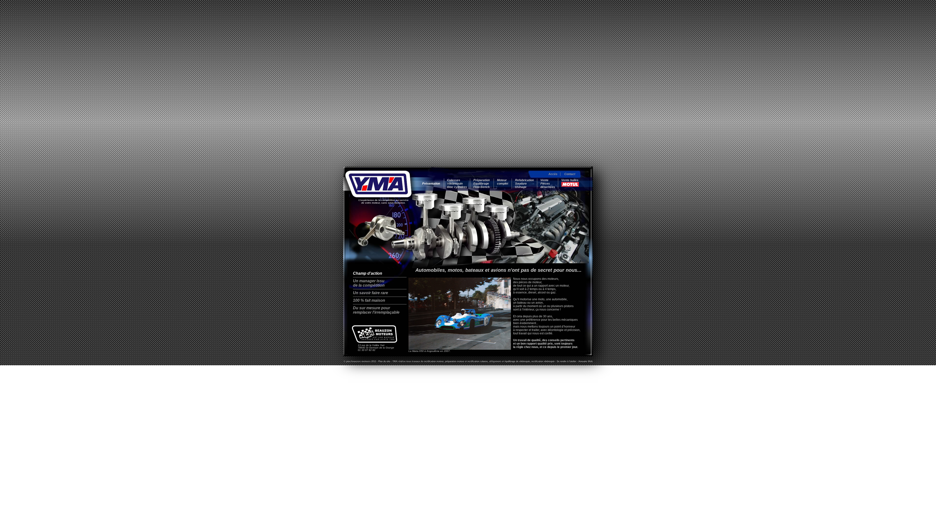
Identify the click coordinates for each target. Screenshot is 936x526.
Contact (569, 174)
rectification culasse (478, 361)
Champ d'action (367, 273)
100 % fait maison (369, 300)
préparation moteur (454, 361)
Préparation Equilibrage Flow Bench (481, 183)
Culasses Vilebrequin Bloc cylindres (457, 183)
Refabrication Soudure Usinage (524, 183)
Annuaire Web (585, 361)
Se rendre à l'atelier (566, 361)
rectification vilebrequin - (544, 361)
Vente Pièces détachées (547, 183)
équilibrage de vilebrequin (517, 361)
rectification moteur (434, 361)
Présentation (431, 183)
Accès (552, 174)
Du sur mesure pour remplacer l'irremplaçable (376, 310)
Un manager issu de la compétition (369, 283)
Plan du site (384, 361)
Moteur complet (502, 181)
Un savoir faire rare (370, 293)
